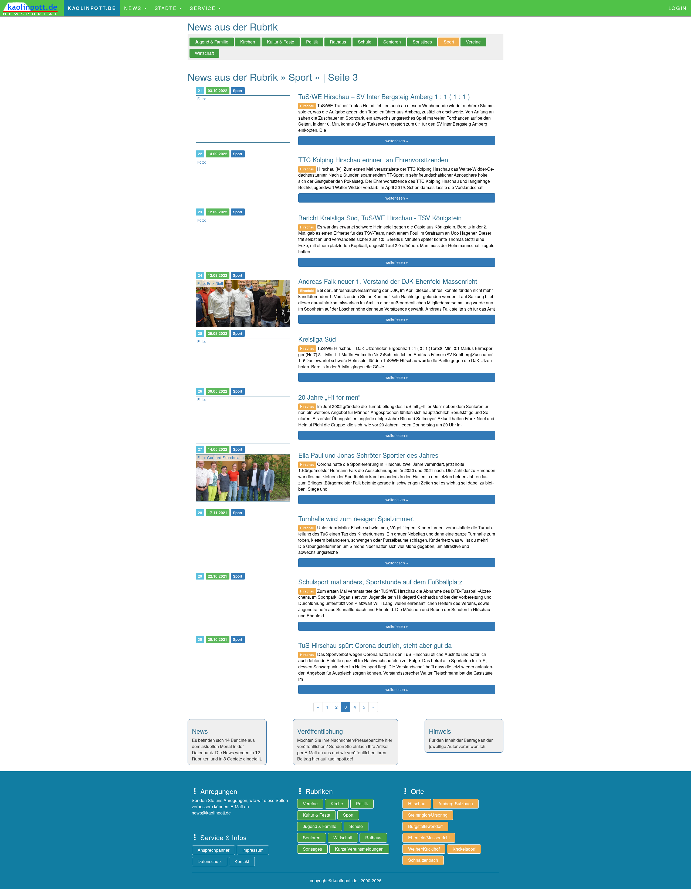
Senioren (392, 42)
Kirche (337, 803)
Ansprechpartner (213, 850)
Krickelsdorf (464, 849)
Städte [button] (167, 8)
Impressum (252, 850)
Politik (312, 42)
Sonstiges (422, 42)
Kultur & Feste (280, 42)
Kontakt (242, 861)
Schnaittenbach (423, 860)
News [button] (134, 8)
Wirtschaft (204, 53)
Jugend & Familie (211, 42)
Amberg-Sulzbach (455, 803)
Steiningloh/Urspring (428, 815)
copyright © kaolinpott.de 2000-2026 (345, 880)
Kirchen (247, 42)
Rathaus (338, 42)
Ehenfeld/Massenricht (429, 837)
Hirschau (416, 803)
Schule (364, 42)
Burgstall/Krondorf (425, 826)
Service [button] (204, 8)
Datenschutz (210, 861)
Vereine (473, 42)
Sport (449, 42)
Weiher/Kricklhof (424, 849)
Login (678, 8)
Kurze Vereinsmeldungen (359, 849)
